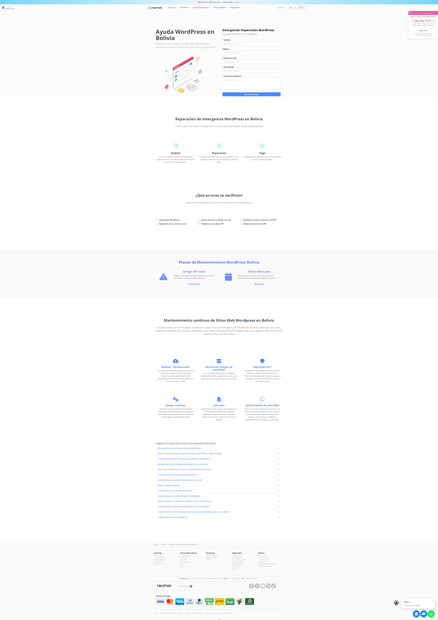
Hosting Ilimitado (159, 558)
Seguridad (236, 553)
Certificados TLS (237, 558)
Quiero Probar (194, 284)
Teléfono (225, 49)
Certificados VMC (237, 564)
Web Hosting (158, 555)
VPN (233, 570)
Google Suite (184, 558)
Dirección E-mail (229, 58)
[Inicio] (155, 7)
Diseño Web (262, 555)
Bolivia (163, 544)
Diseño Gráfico (263, 558)
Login (291, 8)
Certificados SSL (237, 555)
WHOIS (208, 560)
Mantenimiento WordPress (267, 564)
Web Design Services (265, 566)
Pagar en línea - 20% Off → (423, 21)
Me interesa (259, 284)
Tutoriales (208, 613)
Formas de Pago (197, 613)
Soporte (217, 613)
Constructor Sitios (264, 560)
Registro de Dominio (213, 555)
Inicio (156, 544)
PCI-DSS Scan (236, 566)
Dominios (210, 553)
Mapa (187, 613)
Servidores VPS (159, 564)
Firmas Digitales (237, 562)
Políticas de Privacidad (167, 613)
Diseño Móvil (262, 562)
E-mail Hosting (184, 555)
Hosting (157, 553)
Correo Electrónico (188, 553)
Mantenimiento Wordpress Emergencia (183, 544)
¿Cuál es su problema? (231, 76)
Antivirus (235, 568)
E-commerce (158, 562)
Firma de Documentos (239, 560)
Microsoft (183, 560)
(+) (219, 619)
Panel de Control (211, 558)
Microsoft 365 (184, 562)
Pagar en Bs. (423, 30)
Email (182, 564)
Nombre (226, 40)
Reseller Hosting (159, 560)
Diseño (261, 553)
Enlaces (180, 613)
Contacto (300, 8)
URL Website (228, 67)
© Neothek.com (227, 613)
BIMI (181, 566)
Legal (156, 613)
